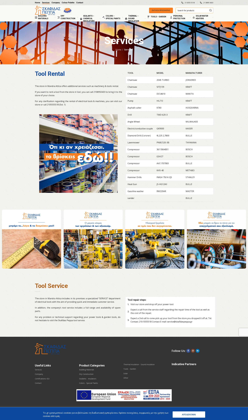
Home (118, 49)
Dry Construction (86, 374)
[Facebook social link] (188, 351)
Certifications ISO (42, 378)
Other (125, 378)
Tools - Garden (129, 369)
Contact (38, 383)
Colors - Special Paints (88, 383)
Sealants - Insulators (87, 378)
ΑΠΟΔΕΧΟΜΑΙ (189, 414)
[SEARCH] (210, 10)
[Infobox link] (188, 3)
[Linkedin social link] (198, 351)
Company (39, 374)
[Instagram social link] (193, 351)
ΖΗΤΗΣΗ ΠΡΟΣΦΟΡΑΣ (161, 10)
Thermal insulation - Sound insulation (139, 364)
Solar (125, 373)
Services (38, 369)
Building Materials (86, 369)
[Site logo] (47, 10)
